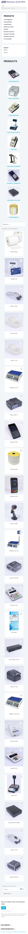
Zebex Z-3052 (14, 306)
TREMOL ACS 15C (14, 550)
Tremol (5, 52)
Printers (6, 29)
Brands (6, 47)
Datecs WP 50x (14, 442)
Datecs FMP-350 (14, 578)
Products (9, 16)
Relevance (6, 224)
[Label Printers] (13, 107)
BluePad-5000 (14, 496)
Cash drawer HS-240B (14, 822)
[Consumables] (13, 209)
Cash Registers (8, 19)
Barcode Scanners (9, 31)
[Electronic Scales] (13, 124)
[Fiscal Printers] (13, 90)
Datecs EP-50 (14, 333)
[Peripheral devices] (13, 192)
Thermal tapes (14, 251)
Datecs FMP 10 (14, 415)
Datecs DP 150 (14, 605)
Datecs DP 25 (14, 768)
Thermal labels (14, 469)
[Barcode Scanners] (13, 158)
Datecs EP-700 (14, 686)
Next (22, 889)
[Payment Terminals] (13, 175)
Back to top (8, 894)
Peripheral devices (9, 36)
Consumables (8, 39)
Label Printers (8, 24)
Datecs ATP (14, 795)
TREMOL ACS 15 (14, 387)
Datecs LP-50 (14, 360)
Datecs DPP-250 (14, 877)
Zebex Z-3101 (14, 850)
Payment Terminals (9, 34)
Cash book (14, 632)
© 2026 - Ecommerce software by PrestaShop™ (13, 932)
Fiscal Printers (8, 22)
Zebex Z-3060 (14, 523)
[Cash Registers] (13, 73)
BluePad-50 (14, 279)
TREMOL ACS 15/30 (14, 714)
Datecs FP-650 (14, 741)
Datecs (5, 50)
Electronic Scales (9, 27)
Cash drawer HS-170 (14, 659)
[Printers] (13, 141)
